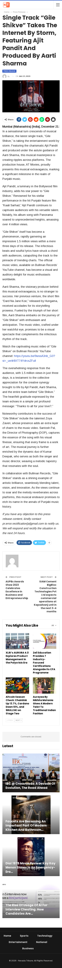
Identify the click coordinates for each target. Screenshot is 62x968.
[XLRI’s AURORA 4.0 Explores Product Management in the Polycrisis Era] (17, 641)
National (41, 942)
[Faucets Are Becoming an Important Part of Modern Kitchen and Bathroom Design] (31, 814)
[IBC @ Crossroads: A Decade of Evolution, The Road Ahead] (31, 772)
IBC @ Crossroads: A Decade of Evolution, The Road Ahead (30, 786)
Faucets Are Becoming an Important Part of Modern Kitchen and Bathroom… (26, 825)
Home (7, 935)
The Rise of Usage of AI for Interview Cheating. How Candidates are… (26, 909)
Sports (24, 935)
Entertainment (18, 942)
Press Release (9, 71)
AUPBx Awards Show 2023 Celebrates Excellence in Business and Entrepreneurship (17, 590)
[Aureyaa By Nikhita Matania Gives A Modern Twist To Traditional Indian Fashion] (44, 685)
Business (28, 948)
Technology (44, 935)
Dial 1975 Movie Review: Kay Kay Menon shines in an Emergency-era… (30, 867)
